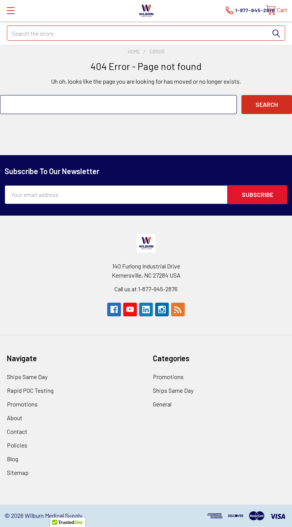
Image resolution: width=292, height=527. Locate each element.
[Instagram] (162, 309)
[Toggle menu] (10, 10)
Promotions (22, 404)
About (14, 417)
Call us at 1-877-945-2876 (146, 288)
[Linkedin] (146, 309)
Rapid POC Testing (30, 390)
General (162, 404)
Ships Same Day (27, 376)
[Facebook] (114, 309)
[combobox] (146, 33)
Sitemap (18, 472)
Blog (12, 458)
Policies (17, 445)
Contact (17, 431)
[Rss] (178, 309)
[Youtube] (130, 309)
